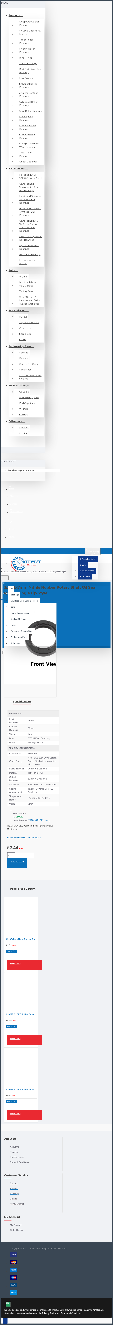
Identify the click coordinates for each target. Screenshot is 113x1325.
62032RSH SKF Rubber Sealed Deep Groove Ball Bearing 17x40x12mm (21, 1014)
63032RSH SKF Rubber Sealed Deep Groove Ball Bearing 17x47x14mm (21, 1089)
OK (7, 1303)
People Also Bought (22, 888)
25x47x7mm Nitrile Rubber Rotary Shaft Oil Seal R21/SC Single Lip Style (21, 939)
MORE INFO (15, 963)
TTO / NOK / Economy (39, 820)
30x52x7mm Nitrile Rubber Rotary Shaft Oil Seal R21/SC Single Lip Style (34, 571)
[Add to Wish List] (10, 956)
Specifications (22, 701)
